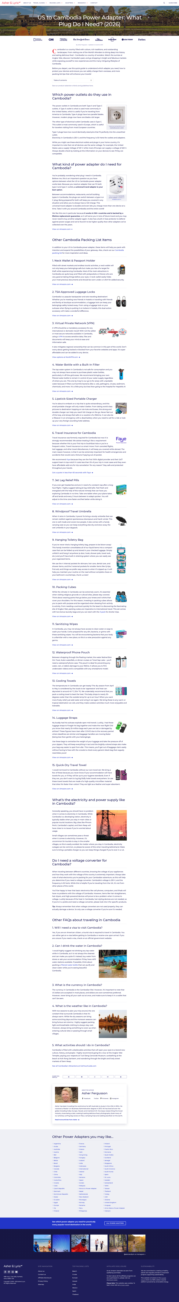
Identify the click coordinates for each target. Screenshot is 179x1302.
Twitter (96, 1098)
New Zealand (83, 1197)
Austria (56, 1152)
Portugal (108, 1146)
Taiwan (107, 1188)
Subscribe (173, 3)
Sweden (107, 1180)
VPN (61, 337)
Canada (56, 1169)
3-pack (102, 612)
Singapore (108, 1163)
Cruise (74, 1274)
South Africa (109, 1166)
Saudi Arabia (109, 1155)
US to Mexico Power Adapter (115, 1208)
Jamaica (82, 1177)
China (56, 1174)
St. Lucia (107, 1177)
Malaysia (82, 1186)
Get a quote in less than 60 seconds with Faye (71, 473)
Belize (56, 1160)
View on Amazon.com (61, 284)
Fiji (55, 1208)
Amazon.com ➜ (116, 199)
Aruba (56, 1146)
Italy (80, 1174)
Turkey (107, 1194)
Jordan (81, 1183)
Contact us (42, 1274)
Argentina (57, 1144)
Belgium (57, 1158)
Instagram (115, 1098)
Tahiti (106, 1186)
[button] (40, 3)
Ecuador (57, 1200)
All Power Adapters (115, 1223)
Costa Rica (57, 1180)
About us (41, 1271)
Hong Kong (83, 1155)
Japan (81, 1180)
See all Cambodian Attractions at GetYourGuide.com (74, 1066)
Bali (55, 1155)
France (81, 1144)
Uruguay (108, 1205)
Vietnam (108, 1211)
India (81, 1163)
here (91, 86)
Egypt (56, 1202)
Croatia (56, 1183)
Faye (68, 460)
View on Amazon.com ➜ (62, 229)
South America (110, 1169)
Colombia (57, 1177)
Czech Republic (59, 1188)
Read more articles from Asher (66, 1120)
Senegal (107, 1160)
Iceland (81, 1160)
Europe (56, 1205)
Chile (55, 1172)
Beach (74, 1271)
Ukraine (107, 1200)
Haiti (80, 1152)
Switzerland (109, 1183)
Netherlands (83, 1194)
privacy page (124, 1285)
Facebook (87, 1098)
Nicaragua (82, 1200)
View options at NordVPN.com (65, 357)
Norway (82, 1202)
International (83, 1169)
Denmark (57, 1191)
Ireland (81, 1172)
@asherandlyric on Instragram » (134, 1254)
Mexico (74, 1288)
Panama (82, 1205)
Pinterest (105, 1098)
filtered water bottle (69, 965)
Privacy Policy (43, 1281)
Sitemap (41, 1284)
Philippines (83, 1211)
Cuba (55, 1186)
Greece (81, 1149)
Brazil (56, 1163)
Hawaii (74, 1281)
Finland (56, 1211)
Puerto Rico (109, 1149)
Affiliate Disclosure (44, 1278)
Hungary (82, 1158)
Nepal (81, 1191)
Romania (108, 1152)
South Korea (109, 1172)
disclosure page (112, 1280)
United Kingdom (110, 1202)
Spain (106, 1174)
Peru (81, 1208)
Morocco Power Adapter (87, 1188)
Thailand (108, 1191)
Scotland (108, 1158)
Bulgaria (57, 1166)
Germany (82, 1146)
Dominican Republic (61, 1194)
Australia (57, 1149)
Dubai (56, 1197)
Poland (107, 1144)
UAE (106, 1197)
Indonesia (82, 1166)
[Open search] (164, 3)
